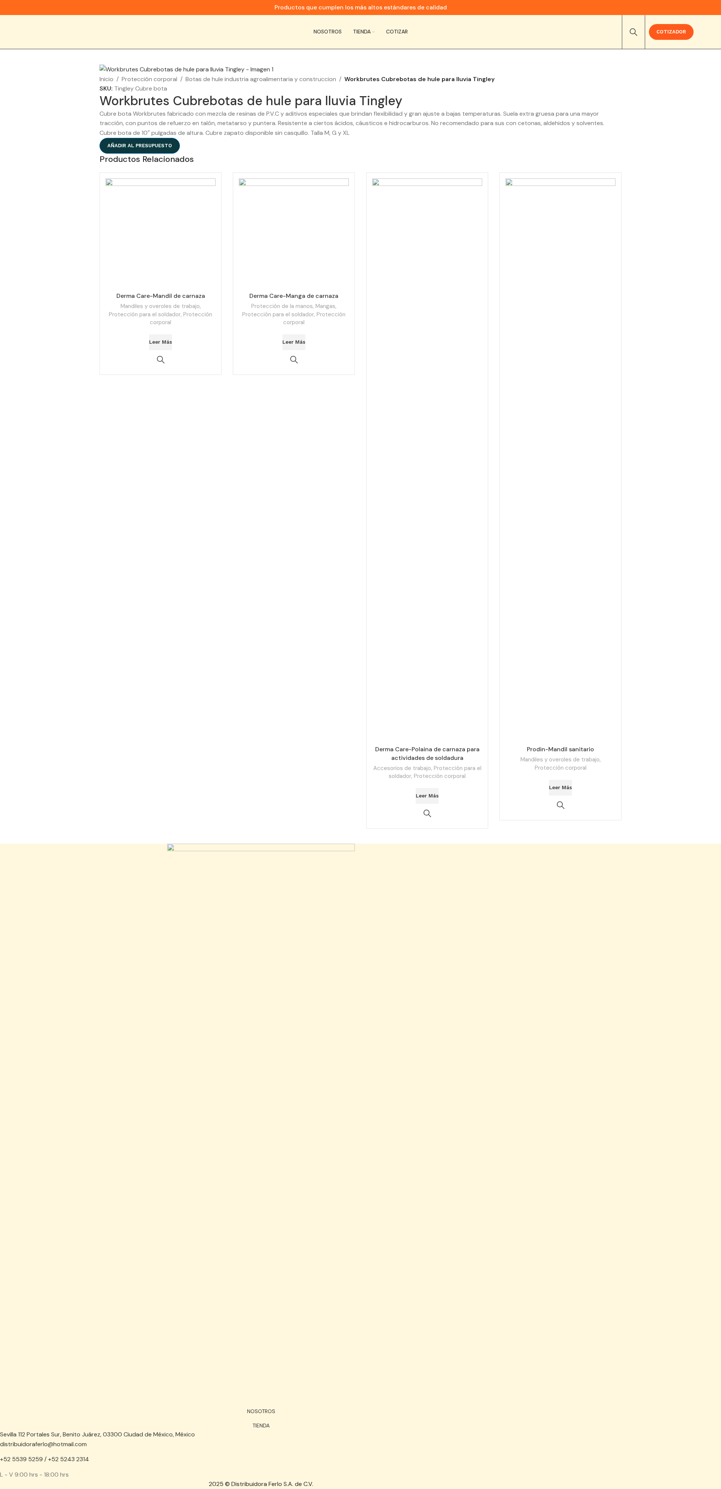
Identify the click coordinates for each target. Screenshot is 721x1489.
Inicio (106, 79)
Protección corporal (149, 79)
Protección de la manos (282, 306)
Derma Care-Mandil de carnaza (160, 296)
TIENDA (261, 1425)
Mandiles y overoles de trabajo (160, 306)
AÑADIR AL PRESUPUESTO (139, 145)
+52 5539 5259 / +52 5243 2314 (44, 1459)
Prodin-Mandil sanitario (560, 749)
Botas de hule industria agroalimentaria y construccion (261, 79)
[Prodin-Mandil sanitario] (560, 460)
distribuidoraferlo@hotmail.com (43, 1444)
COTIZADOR (671, 32)
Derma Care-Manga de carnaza (293, 296)
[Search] (633, 31)
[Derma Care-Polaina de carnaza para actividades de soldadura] (427, 460)
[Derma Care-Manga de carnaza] (294, 233)
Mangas (325, 306)
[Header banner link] (360, 7)
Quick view (160, 359)
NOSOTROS (261, 1411)
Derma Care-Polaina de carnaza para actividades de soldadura (427, 753)
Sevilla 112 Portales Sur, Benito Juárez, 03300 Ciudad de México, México (97, 1434)
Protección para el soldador (145, 314)
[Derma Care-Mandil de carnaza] (161, 233)
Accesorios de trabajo (402, 768)
